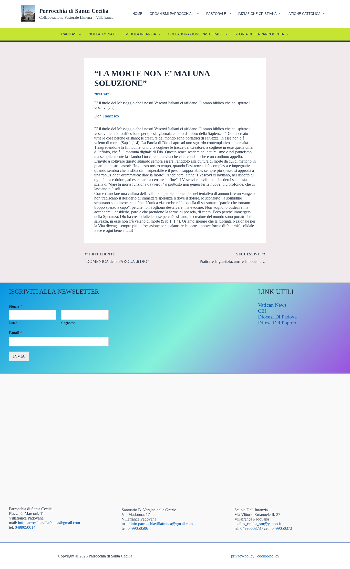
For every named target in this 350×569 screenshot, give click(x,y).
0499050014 (25, 527)
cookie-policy (268, 556)
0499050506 (138, 528)
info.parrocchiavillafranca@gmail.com (49, 523)
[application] (196, 14)
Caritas (68, 34)
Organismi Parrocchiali (172, 14)
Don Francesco (106, 116)
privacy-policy (242, 556)
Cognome (68, 323)
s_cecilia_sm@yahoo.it (262, 524)
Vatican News (272, 305)
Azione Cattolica (305, 14)
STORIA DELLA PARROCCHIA (259, 34)
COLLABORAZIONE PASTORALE (195, 34)
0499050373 (250, 528)
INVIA (19, 356)
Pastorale (216, 14)
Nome (15, 306)
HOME (137, 14)
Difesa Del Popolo (277, 322)
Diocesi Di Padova (277, 317)
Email (15, 333)
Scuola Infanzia (140, 34)
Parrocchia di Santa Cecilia (74, 11)
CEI (262, 311)
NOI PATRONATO (102, 34)
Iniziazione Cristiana (257, 14)
